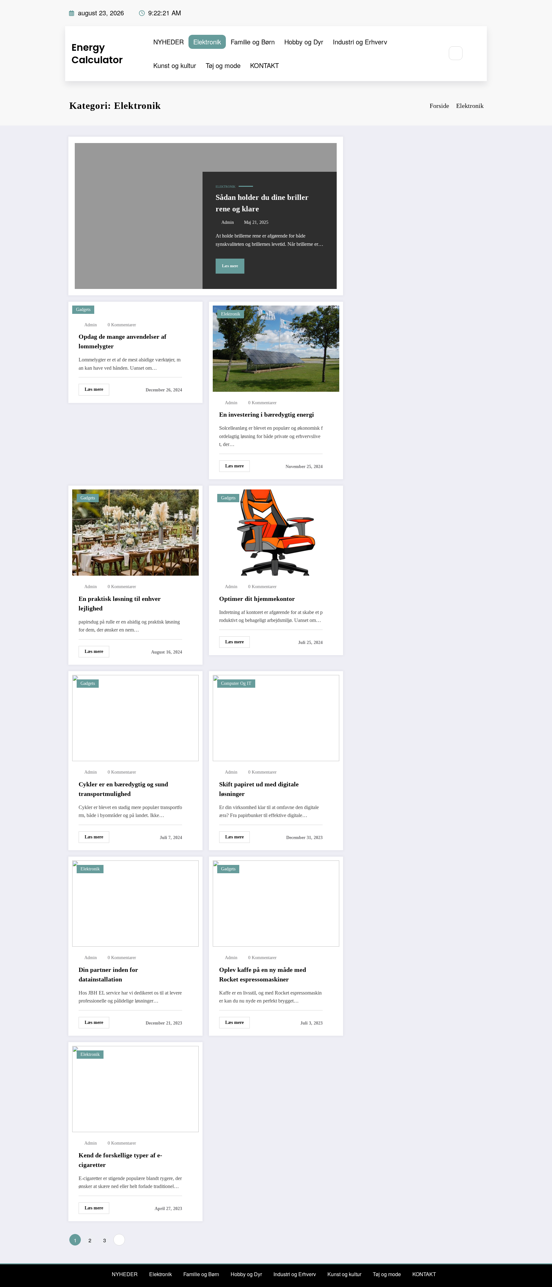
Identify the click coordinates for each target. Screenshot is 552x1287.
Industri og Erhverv (360, 41)
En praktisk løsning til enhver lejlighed (120, 603)
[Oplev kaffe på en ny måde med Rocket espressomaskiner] (276, 902)
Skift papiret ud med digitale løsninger (259, 789)
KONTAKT (264, 65)
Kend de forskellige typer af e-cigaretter (120, 1160)
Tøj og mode (223, 65)
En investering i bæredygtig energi (266, 414)
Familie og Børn (253, 41)
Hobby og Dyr (303, 41)
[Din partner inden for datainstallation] (135, 902)
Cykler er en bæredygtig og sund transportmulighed (123, 789)
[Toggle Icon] (475, 53)
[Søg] (456, 53)
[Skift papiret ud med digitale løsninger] (276, 717)
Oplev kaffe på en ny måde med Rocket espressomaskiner (262, 974)
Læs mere (230, 266)
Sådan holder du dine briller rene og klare (262, 203)
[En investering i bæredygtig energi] (276, 348)
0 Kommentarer (122, 324)
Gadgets (83, 309)
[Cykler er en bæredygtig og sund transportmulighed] (135, 717)
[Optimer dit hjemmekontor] (276, 532)
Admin (227, 222)
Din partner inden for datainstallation (108, 974)
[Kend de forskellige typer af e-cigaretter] (135, 1088)
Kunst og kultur (174, 65)
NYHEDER (168, 41)
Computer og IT (236, 683)
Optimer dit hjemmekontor (257, 598)
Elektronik (207, 41)
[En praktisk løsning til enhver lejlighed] (135, 532)
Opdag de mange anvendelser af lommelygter (122, 341)
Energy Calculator (97, 54)
